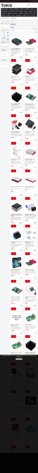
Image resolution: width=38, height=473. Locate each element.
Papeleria (9, 13)
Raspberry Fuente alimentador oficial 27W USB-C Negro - (16, 270)
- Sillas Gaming (4, 64)
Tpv (28, 15)
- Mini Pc (3, 58)
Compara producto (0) (13, 25)
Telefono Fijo (18, 15)
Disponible (4, 39)
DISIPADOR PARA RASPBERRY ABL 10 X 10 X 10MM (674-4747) (16, 104)
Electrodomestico (5, 11)
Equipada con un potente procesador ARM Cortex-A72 (29, 104)
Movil (35, 11)
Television (25, 15)
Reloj (34, 13)
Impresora (21, 11)
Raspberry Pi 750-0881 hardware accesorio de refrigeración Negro (30, 353)
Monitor (30, 11)
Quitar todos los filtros (5, 46)
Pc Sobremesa (15, 13)
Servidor (3, 15)
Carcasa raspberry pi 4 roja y (29, 48)
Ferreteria (12, 11)
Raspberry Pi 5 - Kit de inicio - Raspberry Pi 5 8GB (15, 325)
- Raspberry (4, 60)
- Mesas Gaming (4, 56)
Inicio (3, 20)
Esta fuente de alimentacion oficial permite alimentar (15, 132)
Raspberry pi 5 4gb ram (28, 324)
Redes (31, 13)
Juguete (25, 11)
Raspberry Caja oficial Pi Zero (30, 186)
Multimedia (4, 13)
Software (8, 15)
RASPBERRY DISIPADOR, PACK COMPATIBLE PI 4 (29, 242)
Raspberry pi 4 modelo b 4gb (29, 269)
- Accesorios (4, 52)
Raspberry (13, 20)
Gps (16, 11)
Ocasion (32, 15)
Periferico (21, 13)
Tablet (13, 15)
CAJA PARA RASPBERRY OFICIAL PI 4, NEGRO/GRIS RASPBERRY (16, 49)
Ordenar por (35, 28)
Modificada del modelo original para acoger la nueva (30, 159)
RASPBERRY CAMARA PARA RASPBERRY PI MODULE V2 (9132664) (30, 215)
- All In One (3, 54)
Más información (32, 355)
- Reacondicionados (5, 62)
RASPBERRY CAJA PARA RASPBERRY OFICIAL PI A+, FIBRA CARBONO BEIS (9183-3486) (16, 215)
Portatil (26, 13)
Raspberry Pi (4, 36)
